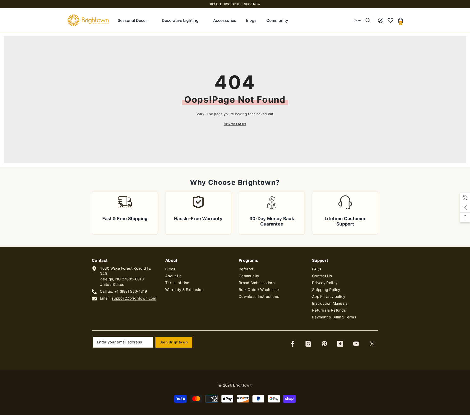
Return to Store (235, 124)
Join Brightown (174, 342)
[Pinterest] (324, 344)
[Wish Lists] (390, 20)
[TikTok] (340, 344)
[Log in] (380, 20)
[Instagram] (308, 344)
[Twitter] (372, 344)
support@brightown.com (134, 298)
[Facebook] (292, 344)
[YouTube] (356, 344)
